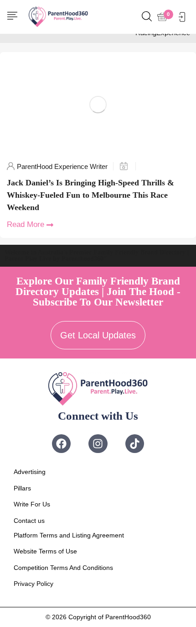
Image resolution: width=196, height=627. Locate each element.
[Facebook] (61, 443)
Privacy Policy (33, 583)
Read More (25, 224)
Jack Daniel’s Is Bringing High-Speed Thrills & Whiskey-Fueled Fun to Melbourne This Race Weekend (90, 195)
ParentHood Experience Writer (62, 166)
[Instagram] (97, 443)
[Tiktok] (134, 443)
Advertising (30, 471)
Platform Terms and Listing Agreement (69, 535)
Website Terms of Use (45, 551)
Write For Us (32, 504)
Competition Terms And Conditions (63, 567)
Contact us (29, 520)
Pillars (22, 488)
